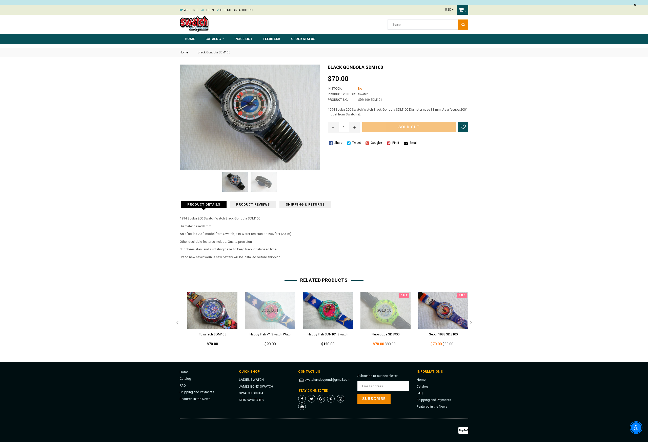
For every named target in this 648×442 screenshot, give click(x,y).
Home (190, 39)
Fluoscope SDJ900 (385, 334)
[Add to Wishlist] (463, 127)
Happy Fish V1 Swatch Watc (270, 334)
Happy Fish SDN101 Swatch (328, 334)
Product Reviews (253, 204)
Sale (404, 295)
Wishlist (190, 10)
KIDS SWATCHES (251, 400)
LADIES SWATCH (251, 379)
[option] (208, 323)
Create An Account (236, 10)
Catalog (185, 378)
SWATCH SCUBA (251, 393)
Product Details (203, 204)
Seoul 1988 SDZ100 (443, 334)
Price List (243, 39)
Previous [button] (177, 323)
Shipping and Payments (197, 392)
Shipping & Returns (305, 204)
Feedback (271, 39)
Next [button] (471, 323)
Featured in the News (195, 399)
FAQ (183, 385)
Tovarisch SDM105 (212, 334)
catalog (214, 39)
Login (209, 10)
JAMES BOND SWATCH (256, 386)
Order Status (303, 39)
